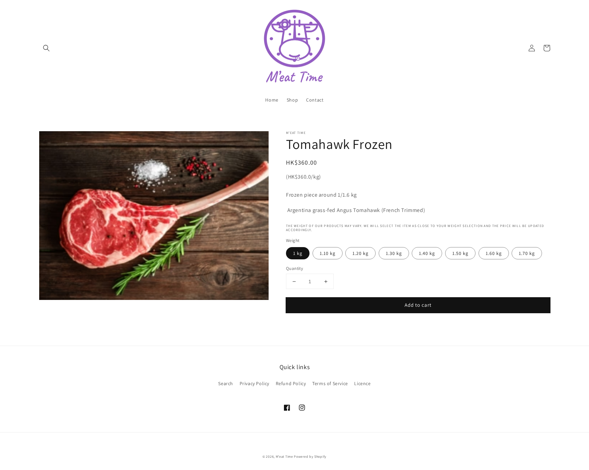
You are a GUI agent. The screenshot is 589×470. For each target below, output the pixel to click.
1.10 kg (327, 253)
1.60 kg (494, 253)
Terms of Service (330, 383)
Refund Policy (291, 383)
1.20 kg (360, 253)
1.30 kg (394, 253)
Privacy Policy (254, 383)
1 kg (297, 253)
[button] (46, 48)
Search (225, 383)
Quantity (294, 268)
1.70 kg (527, 253)
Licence (362, 383)
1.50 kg (460, 253)
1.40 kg (427, 253)
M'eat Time (284, 456)
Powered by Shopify (310, 456)
